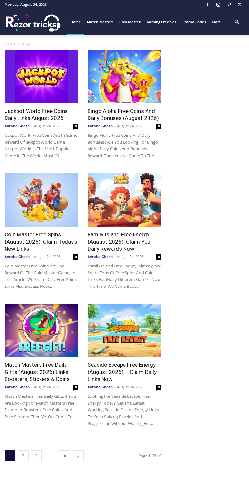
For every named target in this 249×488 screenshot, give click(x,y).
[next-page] (78, 455)
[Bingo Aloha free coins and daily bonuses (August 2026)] (124, 76)
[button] (236, 22)
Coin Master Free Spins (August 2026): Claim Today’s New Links (41, 241)
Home (75, 21)
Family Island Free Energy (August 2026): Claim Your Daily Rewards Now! (120, 241)
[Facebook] (207, 4)
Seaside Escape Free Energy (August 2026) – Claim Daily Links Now (122, 372)
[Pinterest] (229, 4)
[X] (239, 4)
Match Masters (100, 21)
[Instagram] (218, 4)
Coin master (130, 21)
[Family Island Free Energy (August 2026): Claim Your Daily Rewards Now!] (124, 199)
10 (64, 456)
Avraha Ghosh (17, 126)
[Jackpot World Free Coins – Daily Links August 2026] (41, 76)
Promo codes (194, 21)
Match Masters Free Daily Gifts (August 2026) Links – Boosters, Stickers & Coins (39, 372)
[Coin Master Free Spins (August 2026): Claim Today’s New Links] (41, 199)
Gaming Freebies (161, 21)
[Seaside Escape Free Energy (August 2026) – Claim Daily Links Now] (124, 330)
